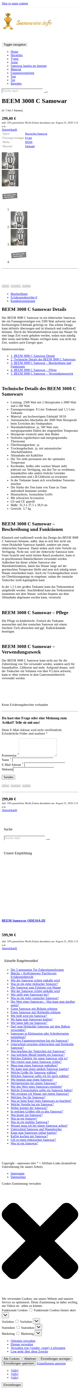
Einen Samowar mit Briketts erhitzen (34, 1008)
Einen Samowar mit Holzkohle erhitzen (35, 1012)
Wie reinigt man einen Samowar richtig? (36, 1062)
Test (13, 76)
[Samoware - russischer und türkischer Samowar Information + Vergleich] (40, 21)
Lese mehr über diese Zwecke (29, 1351)
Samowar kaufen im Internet (29, 66)
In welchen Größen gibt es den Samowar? (37, 1111)
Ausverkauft (9, 129)
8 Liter (28, 137)
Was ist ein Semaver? (24, 1118)
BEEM (28, 142)
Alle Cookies (12, 1358)
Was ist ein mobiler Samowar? (30, 1122)
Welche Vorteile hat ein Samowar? (32, 1104)
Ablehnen (30, 1358)
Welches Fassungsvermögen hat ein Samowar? (40, 1040)
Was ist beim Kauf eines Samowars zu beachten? (41, 1101)
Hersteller (17, 55)
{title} (15, 1370)
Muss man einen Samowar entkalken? (34, 1065)
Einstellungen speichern (19, 1363)
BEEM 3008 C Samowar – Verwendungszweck (42, 373)
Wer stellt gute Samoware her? (30, 994)
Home (14, 51)
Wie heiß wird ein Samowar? (29, 1016)
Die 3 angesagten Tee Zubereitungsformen (37, 969)
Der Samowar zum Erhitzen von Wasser (36, 987)
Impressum (17, 1173)
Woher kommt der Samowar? (29, 1108)
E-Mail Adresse (12, 764)
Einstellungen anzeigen (55, 1358)
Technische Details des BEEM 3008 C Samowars (43, 359)
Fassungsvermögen (22, 73)
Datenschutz (18, 1177)
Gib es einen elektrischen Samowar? (33, 1139)
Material (16, 69)
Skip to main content (15, 3)
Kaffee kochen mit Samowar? (29, 1136)
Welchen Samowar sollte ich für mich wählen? (40, 1076)
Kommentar (10, 755)
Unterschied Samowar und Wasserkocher (36, 1129)
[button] (40, 1241)
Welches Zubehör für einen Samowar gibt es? (39, 1058)
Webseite (7, 769)
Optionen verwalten (23, 1341)
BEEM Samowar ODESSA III (23, 920)
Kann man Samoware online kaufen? (34, 1132)
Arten (14, 62)
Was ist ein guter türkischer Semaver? (34, 984)
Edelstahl (30, 146)
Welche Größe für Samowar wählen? (34, 1072)
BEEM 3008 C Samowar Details (33, 356)
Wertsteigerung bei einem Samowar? (34, 1083)
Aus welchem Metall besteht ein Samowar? (38, 1054)
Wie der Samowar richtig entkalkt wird (35, 980)
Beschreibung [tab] (19, 294)
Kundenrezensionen (23, 301)
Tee (13, 80)
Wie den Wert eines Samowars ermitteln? (36, 1086)
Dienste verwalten (22, 1344)
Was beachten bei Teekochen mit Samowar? (38, 1051)
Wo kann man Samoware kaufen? (32, 1019)
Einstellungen (12, 1385)
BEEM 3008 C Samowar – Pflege (34, 370)
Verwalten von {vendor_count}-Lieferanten (38, 1348)
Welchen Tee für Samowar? (28, 1097)
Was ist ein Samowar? (24, 1143)
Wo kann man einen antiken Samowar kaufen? (40, 1069)
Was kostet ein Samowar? (27, 1115)
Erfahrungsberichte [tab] (24, 297)
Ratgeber (16, 83)
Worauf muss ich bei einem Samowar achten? (39, 1125)
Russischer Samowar (36, 133)
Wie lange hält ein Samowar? (29, 1023)
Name (6, 760)
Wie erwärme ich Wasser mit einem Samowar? (40, 1093)
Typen (14, 58)
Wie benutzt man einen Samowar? (32, 1079)
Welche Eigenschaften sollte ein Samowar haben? (42, 1090)
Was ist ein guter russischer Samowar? (35, 998)
